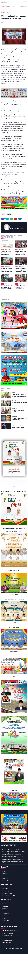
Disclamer (4, 876)
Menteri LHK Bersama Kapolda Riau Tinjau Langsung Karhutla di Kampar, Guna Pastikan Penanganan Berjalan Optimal (20, 253)
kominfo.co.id (5, 903)
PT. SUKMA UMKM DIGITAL (8, 940)
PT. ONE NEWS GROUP (7, 935)
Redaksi (4, 871)
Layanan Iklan (5, 888)
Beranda (3, 12)
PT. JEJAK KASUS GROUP (7, 933)
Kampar (7, 12)
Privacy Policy (5, 878)
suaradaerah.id (5, 920)
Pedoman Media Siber (7, 880)
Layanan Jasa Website (7, 893)
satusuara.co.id (5, 913)
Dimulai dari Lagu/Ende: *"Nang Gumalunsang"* (19, 419)
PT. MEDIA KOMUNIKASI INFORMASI (10, 931)
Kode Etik (4, 873)
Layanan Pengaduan (6, 891)
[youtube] (13, 951)
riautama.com (18, 948)
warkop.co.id (5, 908)
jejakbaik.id (4, 915)
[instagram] (10, 951)
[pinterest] (15, 219)
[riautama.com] (4, 2)
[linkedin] (20, 219)
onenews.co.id (5, 911)
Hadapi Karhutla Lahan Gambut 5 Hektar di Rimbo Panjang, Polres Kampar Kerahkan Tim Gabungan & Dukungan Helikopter (7, 270)
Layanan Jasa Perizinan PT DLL (9, 896)
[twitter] (7, 219)
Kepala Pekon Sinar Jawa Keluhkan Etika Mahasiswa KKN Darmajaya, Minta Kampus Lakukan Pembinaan (19, 395)
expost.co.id (5, 906)
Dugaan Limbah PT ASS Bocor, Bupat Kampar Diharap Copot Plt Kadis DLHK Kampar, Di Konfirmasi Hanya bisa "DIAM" (7, 287)
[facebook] (3, 219)
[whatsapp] (11, 219)
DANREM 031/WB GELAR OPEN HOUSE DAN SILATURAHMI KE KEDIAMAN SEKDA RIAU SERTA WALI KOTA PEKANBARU (19, 403)
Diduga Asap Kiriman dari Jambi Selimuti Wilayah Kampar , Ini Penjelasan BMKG (6, 253)
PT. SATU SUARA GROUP (7, 938)
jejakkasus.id (5, 918)
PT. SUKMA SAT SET (6, 943)
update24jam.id (5, 923)
